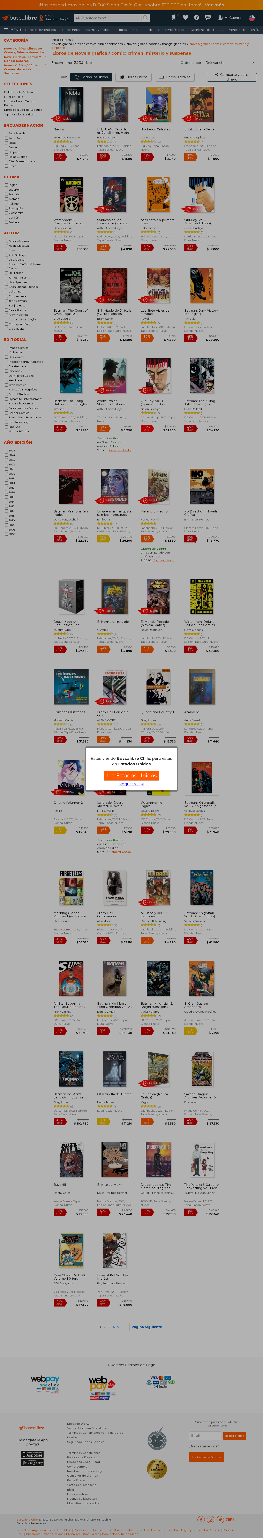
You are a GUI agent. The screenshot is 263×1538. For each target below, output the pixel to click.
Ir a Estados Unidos (131, 775)
